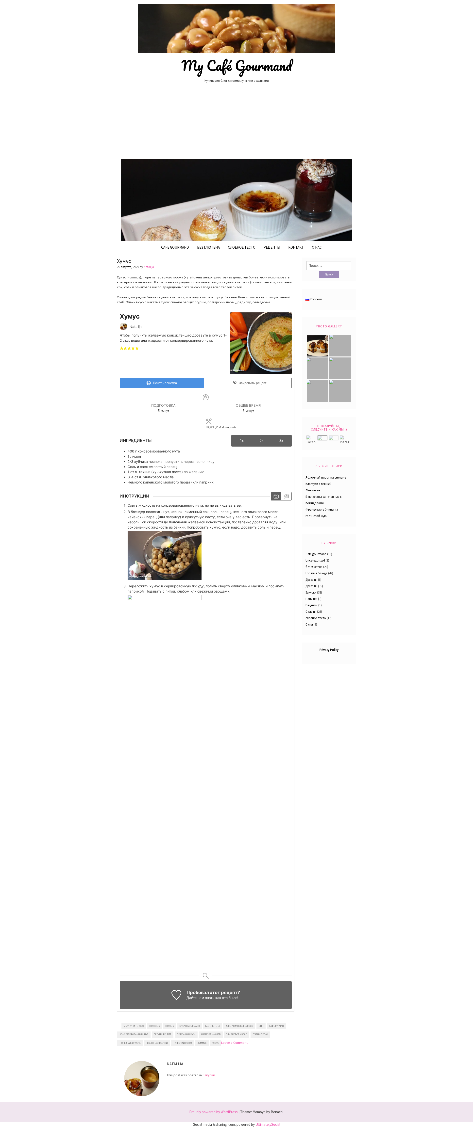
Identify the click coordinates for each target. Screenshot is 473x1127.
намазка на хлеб (210, 1034)
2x (261, 440)
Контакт (296, 247)
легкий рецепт (162, 1034)
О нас (317, 247)
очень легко (260, 1034)
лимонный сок (186, 1034)
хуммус (202, 1043)
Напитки (311, 599)
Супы (309, 624)
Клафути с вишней (318, 484)
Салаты (310, 612)
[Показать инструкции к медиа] (276, 496)
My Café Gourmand (236, 65)
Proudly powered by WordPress (213, 1112)
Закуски (209, 1075)
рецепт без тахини (157, 1043)
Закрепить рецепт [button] (252, 383)
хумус (215, 1043)
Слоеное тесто (241, 247)
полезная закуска (129, 1043)
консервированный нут (133, 1034)
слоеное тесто (315, 618)
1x (242, 440)
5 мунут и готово (134, 1026)
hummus (154, 1026)
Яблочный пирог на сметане (325, 477)
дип (261, 1026)
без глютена (208, 247)
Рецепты (272, 247)
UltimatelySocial (267, 1124)
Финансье (312, 490)
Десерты (311, 580)
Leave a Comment (234, 1042)
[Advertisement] (236, 123)
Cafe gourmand (175, 247)
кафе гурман (276, 1026)
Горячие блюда (316, 573)
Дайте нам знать (200, 998)
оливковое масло (236, 1034)
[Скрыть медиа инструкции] (286, 496)
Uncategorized (315, 560)
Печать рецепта (164, 383)
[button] (121, 348)
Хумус (124, 261)
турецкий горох (182, 1043)
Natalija (149, 267)
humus (169, 1026)
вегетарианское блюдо (239, 1026)
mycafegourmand (189, 1026)
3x (281, 440)
